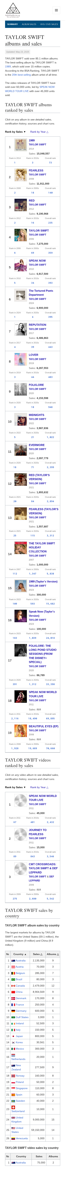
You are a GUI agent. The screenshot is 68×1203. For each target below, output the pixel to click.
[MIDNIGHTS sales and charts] (20, 419)
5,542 (50, 898)
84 (32, 501)
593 (32, 603)
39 (32, 346)
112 (15, 573)
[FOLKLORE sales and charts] (20, 389)
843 (32, 856)
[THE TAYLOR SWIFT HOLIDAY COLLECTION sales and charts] (20, 547)
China (19, 991)
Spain (19, 1094)
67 (14, 822)
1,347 (32, 573)
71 (32, 467)
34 (32, 282)
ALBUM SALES (29, 24)
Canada (20, 985)
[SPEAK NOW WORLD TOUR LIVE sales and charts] (20, 696)
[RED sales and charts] (20, 205)
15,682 (50, 603)
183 (15, 637)
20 (14, 501)
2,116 (14, 718)
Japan (19, 1036)
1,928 (14, 748)
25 (14, 535)
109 (15, 603)
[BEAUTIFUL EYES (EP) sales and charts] (20, 730)
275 (15, 898)
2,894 (50, 501)
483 (50, 376)
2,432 (50, 822)
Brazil (19, 979)
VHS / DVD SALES (49, 24)
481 (32, 822)
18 (32, 192)
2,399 (50, 467)
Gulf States (22, 1017)
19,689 (32, 748)
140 (50, 192)
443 (50, 346)
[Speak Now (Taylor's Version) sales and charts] (20, 616)
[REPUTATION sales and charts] (20, 329)
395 (50, 316)
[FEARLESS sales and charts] (20, 175)
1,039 (32, 637)
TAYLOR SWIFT (37, 144)
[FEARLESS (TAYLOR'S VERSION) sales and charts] (20, 513)
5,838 (50, 573)
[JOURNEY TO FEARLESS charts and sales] (20, 834)
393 (50, 282)
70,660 (50, 748)
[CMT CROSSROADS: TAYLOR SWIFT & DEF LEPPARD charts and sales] (20, 868)
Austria (20, 966)
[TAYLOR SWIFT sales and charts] (20, 235)
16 (32, 222)
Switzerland (18, 1111)
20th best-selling (21, 74)
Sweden (20, 1100)
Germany (21, 1010)
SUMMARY (12, 24)
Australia (21, 960)
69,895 (50, 718)
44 (32, 376)
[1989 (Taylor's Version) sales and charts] (20, 586)
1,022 (50, 437)
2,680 (32, 898)
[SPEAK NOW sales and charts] (20, 265)
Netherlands (18, 1059)
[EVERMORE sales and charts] (20, 449)
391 (15, 684)
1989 (8, 66)
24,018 (50, 637)
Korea (19, 1042)
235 (50, 222)
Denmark (21, 998)
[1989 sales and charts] (20, 144)
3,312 (50, 535)
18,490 (32, 718)
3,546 (50, 856)
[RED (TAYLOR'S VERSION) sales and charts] (20, 479)
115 (32, 535)
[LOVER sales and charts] (20, 359)
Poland (20, 1082)
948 (50, 407)
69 (32, 252)
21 (32, 437)
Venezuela (22, 1138)
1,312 (32, 684)
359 (50, 252)
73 (50, 162)
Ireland (20, 1023)
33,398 (50, 684)
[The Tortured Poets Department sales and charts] (20, 295)
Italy (18, 1029)
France (20, 1004)
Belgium (20, 973)
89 (14, 856)
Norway (20, 1075)
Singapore (22, 1088)
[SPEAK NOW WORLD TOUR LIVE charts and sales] (20, 800)
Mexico (20, 1048)
